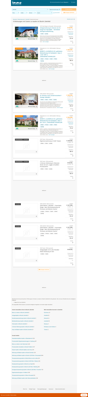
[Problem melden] (36, 39)
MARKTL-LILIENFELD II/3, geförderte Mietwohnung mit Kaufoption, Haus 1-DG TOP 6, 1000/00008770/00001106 (51, 120)
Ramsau (46, 323)
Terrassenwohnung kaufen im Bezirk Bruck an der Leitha (25, 358)
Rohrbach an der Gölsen (49, 326)
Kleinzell (46, 318)
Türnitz (45, 329)
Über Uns (25, 389)
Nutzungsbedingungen (42, 389)
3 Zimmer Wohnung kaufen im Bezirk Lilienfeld (22, 326)
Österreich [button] (66, 2)
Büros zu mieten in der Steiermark (19, 344)
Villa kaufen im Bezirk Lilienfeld (19, 323)
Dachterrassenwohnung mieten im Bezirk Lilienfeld (23, 318)
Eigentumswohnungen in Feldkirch (20, 372)
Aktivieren (83, 395)
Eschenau (46, 312)
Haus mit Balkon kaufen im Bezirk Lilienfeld (22, 329)
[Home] (16, 3)
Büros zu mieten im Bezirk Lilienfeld (20, 312)
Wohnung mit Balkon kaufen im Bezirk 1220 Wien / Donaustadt (26, 355)
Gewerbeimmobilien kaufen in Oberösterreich (22, 338)
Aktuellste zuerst (70, 19)
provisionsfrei (57, 12)
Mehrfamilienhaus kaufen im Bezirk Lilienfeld (22, 321)
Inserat (73, 2)
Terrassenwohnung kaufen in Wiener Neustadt (22, 375)
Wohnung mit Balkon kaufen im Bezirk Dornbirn (23, 352)
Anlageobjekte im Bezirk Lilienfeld (20, 315)
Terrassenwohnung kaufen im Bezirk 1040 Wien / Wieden (25, 361)
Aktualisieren (69, 9)
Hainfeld (46, 315)
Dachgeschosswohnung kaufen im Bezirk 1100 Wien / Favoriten (26, 369)
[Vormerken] (36, 28)
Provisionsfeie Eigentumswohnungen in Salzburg (23, 341)
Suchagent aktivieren (69, 12)
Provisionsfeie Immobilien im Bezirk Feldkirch (22, 346)
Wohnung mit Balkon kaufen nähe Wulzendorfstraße (24, 378)
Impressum (51, 389)
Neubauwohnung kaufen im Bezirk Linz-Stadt (22, 364)
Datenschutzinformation (60, 389)
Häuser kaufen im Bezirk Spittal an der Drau (22, 349)
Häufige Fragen (32, 389)
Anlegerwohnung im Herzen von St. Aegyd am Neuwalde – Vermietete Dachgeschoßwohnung (50, 29)
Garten (38, 12)
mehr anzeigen (46, 41)
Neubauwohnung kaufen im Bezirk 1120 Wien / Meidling (25, 366)
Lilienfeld (46, 321)
